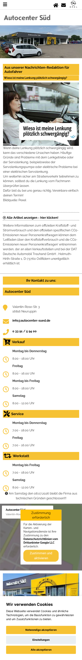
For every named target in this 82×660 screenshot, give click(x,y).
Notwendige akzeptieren (41, 629)
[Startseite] (55, 4)
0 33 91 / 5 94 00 (24, 331)
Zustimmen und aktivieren (41, 555)
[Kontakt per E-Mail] (63, 4)
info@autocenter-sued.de (31, 320)
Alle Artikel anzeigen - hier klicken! (32, 217)
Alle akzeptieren (41, 649)
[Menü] (5, 4)
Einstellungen (41, 639)
